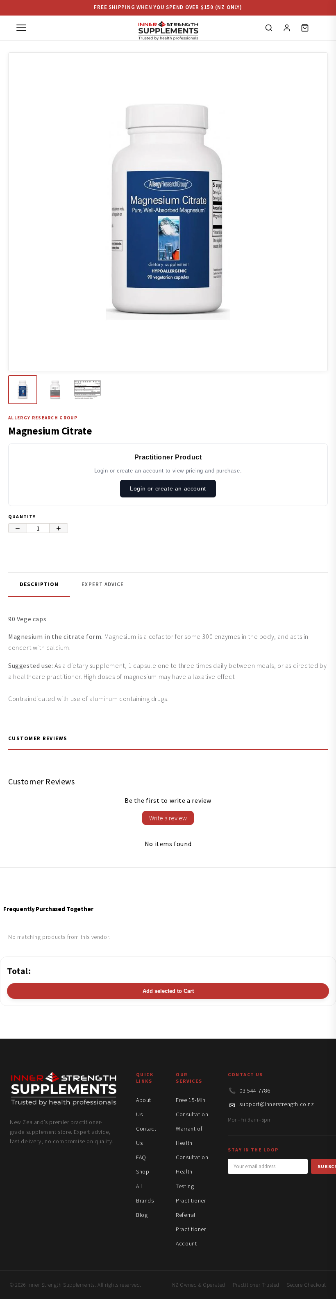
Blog (142, 1214)
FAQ (141, 1157)
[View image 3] (87, 389)
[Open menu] (21, 28)
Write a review (168, 818)
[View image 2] (55, 389)
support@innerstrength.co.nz (276, 1104)
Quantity (22, 516)
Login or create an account (168, 488)
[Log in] (287, 28)
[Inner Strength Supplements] (168, 28)
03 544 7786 (254, 1090)
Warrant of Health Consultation (192, 1143)
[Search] (269, 28)
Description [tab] (39, 584)
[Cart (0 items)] (305, 28)
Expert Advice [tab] (103, 584)
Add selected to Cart (168, 991)
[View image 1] (22, 389)
